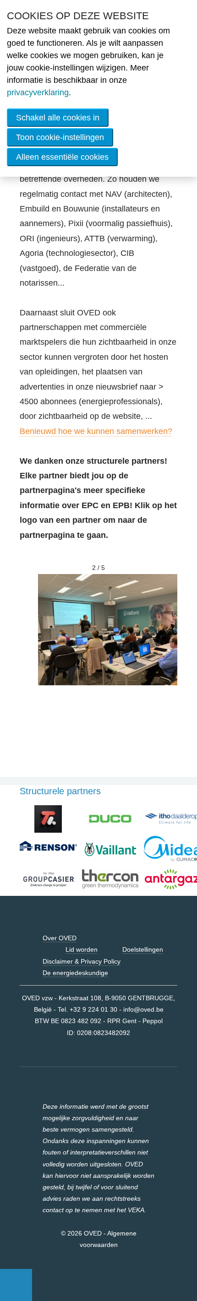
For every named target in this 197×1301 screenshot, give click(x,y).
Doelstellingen (142, 949)
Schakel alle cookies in (57, 117)
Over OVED (60, 938)
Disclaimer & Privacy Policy (81, 961)
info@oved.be (143, 1009)
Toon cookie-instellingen (60, 137)
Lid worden (82, 949)
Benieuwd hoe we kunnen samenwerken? (96, 431)
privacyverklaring (38, 92)
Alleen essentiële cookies (62, 157)
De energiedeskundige (75, 972)
